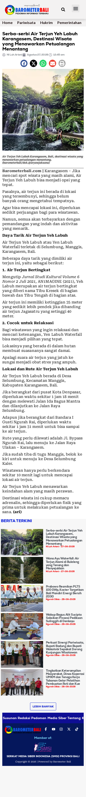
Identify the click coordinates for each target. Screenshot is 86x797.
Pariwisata (26, 22)
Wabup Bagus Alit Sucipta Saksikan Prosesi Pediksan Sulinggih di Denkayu (64, 618)
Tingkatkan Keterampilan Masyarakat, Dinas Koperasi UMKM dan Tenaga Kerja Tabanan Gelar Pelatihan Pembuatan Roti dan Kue (65, 677)
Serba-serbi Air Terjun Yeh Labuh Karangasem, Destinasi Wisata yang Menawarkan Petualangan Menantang (64, 537)
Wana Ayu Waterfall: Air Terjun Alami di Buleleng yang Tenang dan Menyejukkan (62, 563)
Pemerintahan (69, 22)
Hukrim (46, 22)
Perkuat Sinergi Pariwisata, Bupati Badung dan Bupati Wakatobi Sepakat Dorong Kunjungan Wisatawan (65, 647)
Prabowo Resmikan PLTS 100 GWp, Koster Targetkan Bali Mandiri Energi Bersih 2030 (65, 591)
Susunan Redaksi (16, 718)
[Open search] (63, 9)
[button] (75, 8)
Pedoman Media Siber (49, 718)
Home (7, 22)
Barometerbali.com (21, 171)
